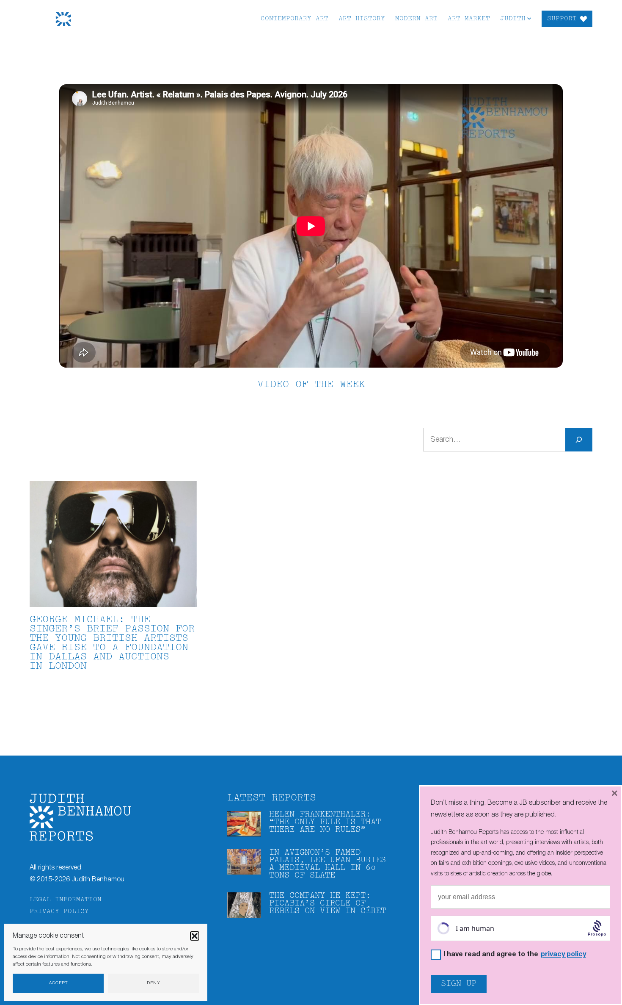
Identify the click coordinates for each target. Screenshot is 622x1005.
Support (562, 19)
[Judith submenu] (529, 18)
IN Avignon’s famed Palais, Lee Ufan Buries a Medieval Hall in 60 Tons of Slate (327, 864)
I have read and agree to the (514, 955)
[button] (194, 936)
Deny (153, 983)
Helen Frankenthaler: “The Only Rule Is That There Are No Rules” (325, 822)
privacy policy (563, 955)
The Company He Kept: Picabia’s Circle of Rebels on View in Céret (327, 903)
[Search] (578, 439)
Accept (58, 983)
